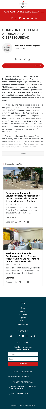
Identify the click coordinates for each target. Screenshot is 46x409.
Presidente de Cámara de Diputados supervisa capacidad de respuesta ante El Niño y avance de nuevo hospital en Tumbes (23, 197)
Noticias (23, 311)
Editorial (23, 321)
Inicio (23, 308)
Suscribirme (23, 364)
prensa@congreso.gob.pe (20, 376)
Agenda (23, 318)
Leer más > (11, 217)
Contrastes (23, 314)
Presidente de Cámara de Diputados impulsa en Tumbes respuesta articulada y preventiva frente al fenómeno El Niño (22, 257)
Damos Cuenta (23, 324)
